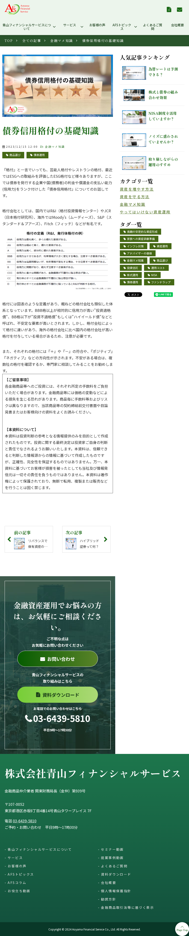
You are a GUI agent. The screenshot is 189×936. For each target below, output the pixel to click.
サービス (69, 25)
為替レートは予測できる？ (163, 71)
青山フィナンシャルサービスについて (27, 27)
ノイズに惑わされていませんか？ (163, 139)
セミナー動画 (112, 849)
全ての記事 (31, 40)
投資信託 (132, 268)
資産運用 (162, 246)
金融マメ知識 (61, 40)
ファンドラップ (161, 282)
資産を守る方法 (135, 196)
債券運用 (39, 155)
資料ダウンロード (170, 9)
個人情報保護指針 (116, 891)
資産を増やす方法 (137, 189)
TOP (9, 40)
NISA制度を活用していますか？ (162, 115)
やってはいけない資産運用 (145, 212)
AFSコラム (17, 882)
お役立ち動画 (19, 891)
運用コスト (158, 268)
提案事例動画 (112, 857)
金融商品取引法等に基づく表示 (127, 907)
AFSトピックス (121, 27)
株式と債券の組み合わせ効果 (163, 94)
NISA (154, 275)
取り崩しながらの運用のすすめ (163, 161)
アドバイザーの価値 (139, 253)
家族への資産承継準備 (141, 239)
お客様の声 (97, 25)
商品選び (15, 155)
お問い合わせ (180, 9)
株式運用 (132, 275)
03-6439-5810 (61, 718)
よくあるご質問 (152, 27)
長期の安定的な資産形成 (142, 231)
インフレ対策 (135, 246)
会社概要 (177, 25)
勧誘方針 (108, 899)
